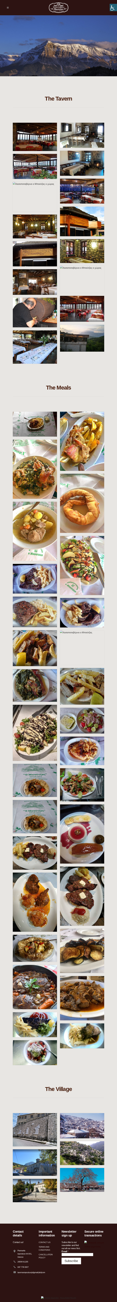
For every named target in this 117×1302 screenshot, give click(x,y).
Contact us (44, 1242)
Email (65, 1251)
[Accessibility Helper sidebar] (113, 7)
